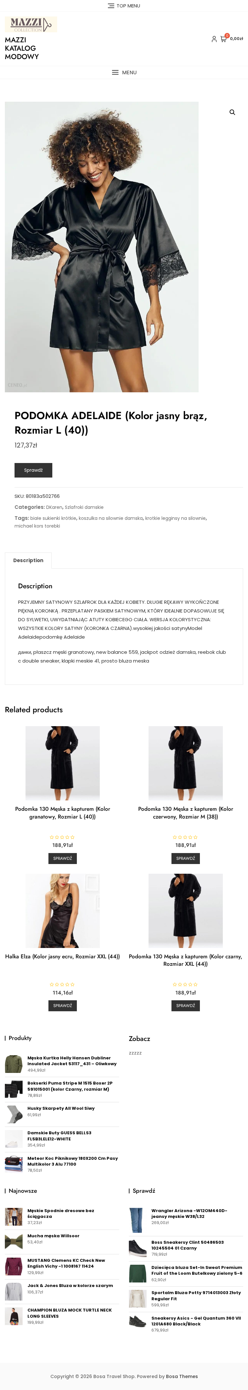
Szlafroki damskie (84, 507)
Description (28, 560)
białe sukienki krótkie (53, 518)
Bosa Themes (182, 1376)
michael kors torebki (37, 526)
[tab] (28, 560)
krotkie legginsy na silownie (175, 518)
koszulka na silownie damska (111, 518)
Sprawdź (33, 470)
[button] (124, 72)
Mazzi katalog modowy (22, 48)
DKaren (54, 507)
